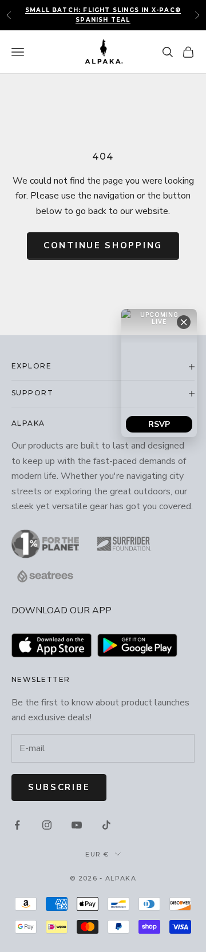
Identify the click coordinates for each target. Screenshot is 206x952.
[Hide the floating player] (184, 322)
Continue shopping (103, 245)
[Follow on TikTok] (106, 825)
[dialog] (159, 373)
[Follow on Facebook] (17, 825)
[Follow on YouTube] (76, 825)
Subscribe (59, 787)
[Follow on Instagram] (47, 825)
